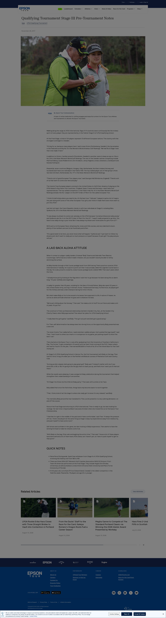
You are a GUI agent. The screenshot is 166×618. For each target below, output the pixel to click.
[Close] (163, 614)
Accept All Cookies (140, 614)
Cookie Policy (33, 616)
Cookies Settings (114, 614)
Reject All (126, 614)
